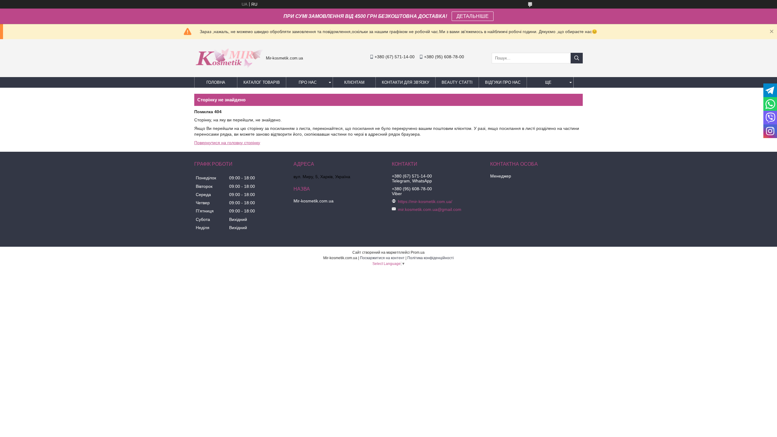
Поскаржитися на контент (382, 258)
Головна (215, 82)
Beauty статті (457, 82)
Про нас (308, 82)
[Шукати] (577, 58)
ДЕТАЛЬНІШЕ (472, 16)
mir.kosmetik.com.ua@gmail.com (429, 209)
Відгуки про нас (503, 82)
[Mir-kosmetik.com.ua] (228, 70)
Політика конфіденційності (430, 258)
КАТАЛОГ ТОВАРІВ (261, 82)
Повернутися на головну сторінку (227, 142)
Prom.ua (418, 252)
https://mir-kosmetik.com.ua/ (425, 201)
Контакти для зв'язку (405, 82)
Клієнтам (354, 82)
